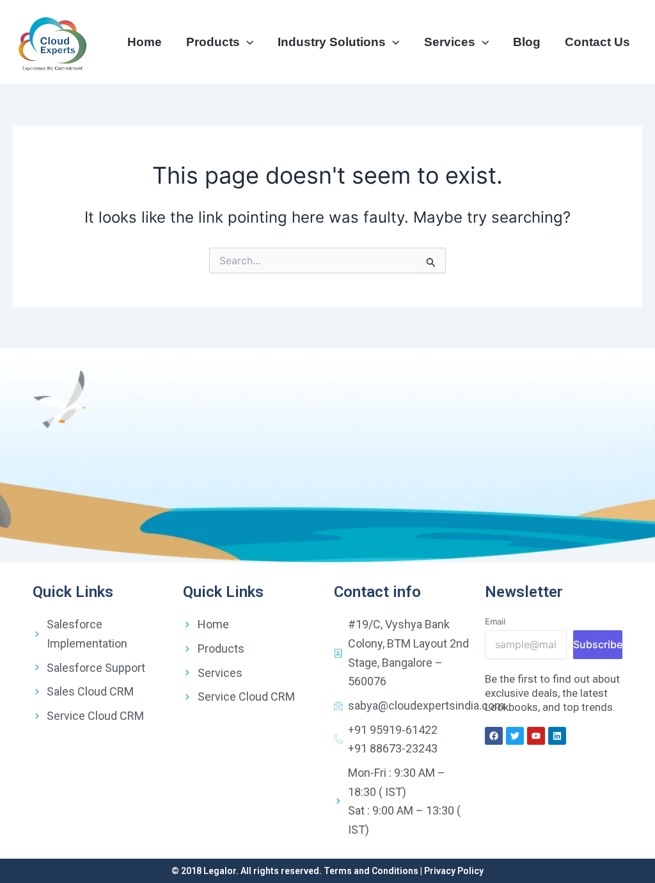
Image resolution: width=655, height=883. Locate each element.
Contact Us (597, 42)
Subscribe (597, 644)
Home (144, 42)
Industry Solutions (332, 42)
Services (449, 42)
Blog (527, 42)
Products (213, 42)
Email (495, 621)
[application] (246, 42)
